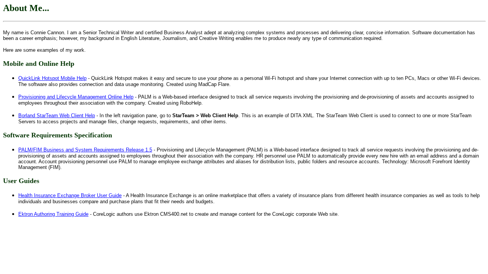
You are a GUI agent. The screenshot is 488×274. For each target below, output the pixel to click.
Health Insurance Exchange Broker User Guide (70, 195)
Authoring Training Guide (53, 214)
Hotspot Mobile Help (52, 78)
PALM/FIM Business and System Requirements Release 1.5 (85, 150)
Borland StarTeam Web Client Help (56, 115)
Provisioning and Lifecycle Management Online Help (75, 97)
